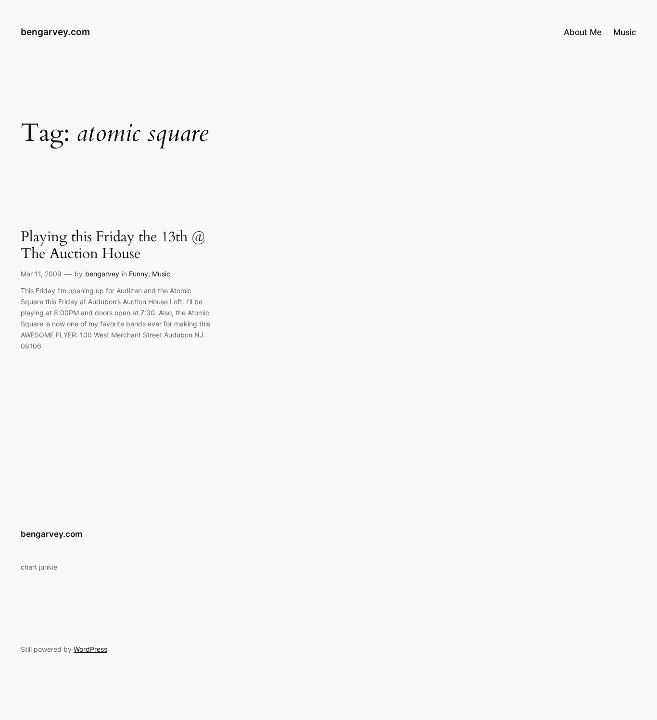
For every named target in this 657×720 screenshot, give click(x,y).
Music (161, 274)
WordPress (90, 649)
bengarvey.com (55, 31)
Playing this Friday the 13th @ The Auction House (113, 246)
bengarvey (102, 274)
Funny (138, 274)
